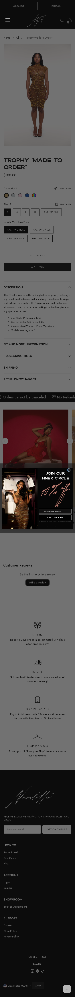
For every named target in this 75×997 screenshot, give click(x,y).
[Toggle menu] (7, 19)
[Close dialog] (68, 470)
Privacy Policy (59, 526)
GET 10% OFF (55, 517)
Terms (65, 526)
